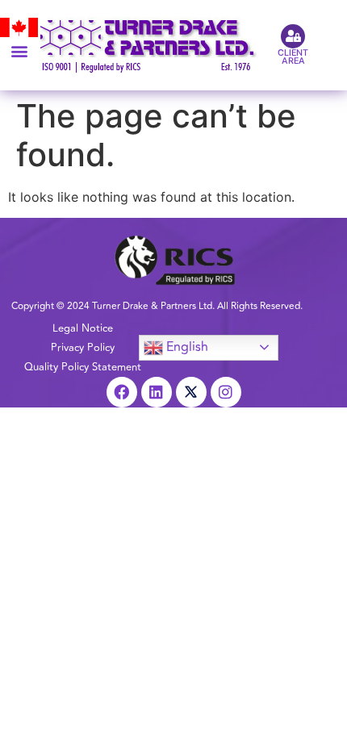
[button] (19, 50)
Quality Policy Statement (82, 367)
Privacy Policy (83, 348)
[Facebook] (122, 392)
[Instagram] (226, 392)
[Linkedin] (156, 392)
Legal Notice (82, 328)
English (185, 347)
